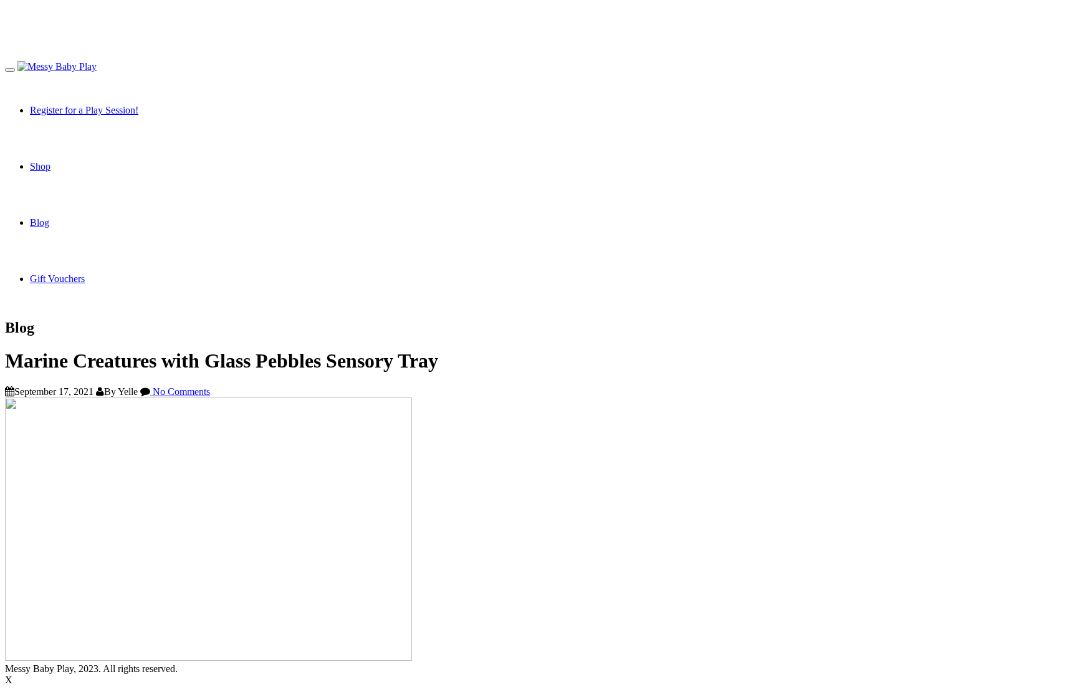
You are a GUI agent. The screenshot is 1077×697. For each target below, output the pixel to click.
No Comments (180, 391)
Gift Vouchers (57, 278)
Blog (39, 222)
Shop (40, 166)
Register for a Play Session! (84, 110)
